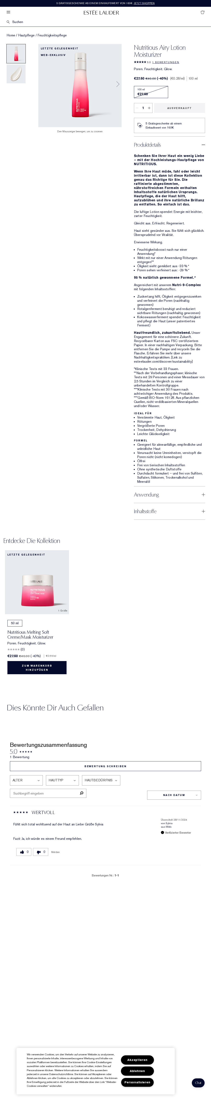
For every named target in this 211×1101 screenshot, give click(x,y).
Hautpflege (26, 35)
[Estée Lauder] (101, 12)
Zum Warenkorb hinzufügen (37, 668)
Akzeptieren (137, 1060)
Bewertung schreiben (105, 766)
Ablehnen (137, 1071)
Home (11, 35)
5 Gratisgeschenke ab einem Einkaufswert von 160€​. (105, 3)
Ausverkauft (179, 108)
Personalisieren (137, 1082)
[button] (198, 1083)
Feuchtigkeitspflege (52, 35)
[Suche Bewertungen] (81, 793)
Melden (55, 852)
